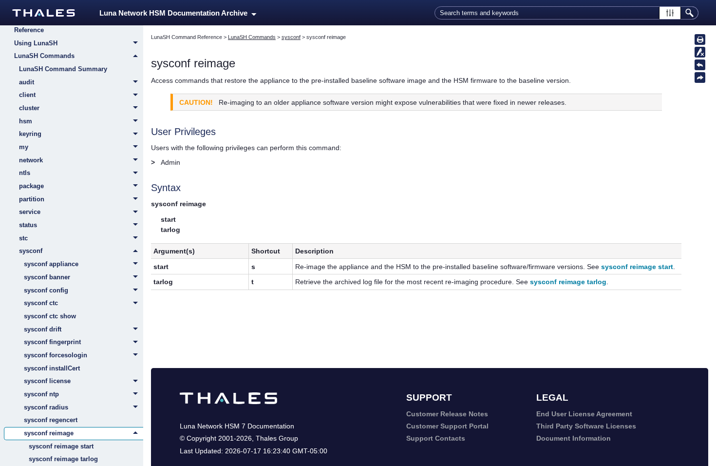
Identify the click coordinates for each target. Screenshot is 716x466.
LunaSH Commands (44, 55)
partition (31, 199)
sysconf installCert (52, 368)
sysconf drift (42, 329)
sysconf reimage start (61, 446)
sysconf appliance (51, 264)
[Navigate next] (700, 77)
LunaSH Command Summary (63, 69)
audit (26, 82)
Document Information (573, 438)
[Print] (700, 39)
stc (23, 238)
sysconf (30, 250)
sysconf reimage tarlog (63, 459)
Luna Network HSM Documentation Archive (175, 13)
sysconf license (47, 381)
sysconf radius (46, 407)
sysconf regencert (50, 420)
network (31, 160)
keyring (30, 133)
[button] (670, 12)
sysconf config (46, 290)
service (29, 211)
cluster (29, 108)
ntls (24, 172)
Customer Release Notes (447, 414)
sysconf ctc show (50, 316)
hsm (25, 121)
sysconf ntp (41, 394)
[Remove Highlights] (700, 52)
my (23, 147)
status (28, 225)
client (27, 94)
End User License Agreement (584, 414)
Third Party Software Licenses (586, 426)
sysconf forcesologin (55, 355)
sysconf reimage (49, 433)
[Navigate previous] (700, 64)
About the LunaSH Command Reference (58, 25)
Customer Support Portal (447, 426)
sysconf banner (47, 277)
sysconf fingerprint (52, 342)
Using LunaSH (35, 43)
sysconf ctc (41, 303)
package (31, 186)
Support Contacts (435, 438)
